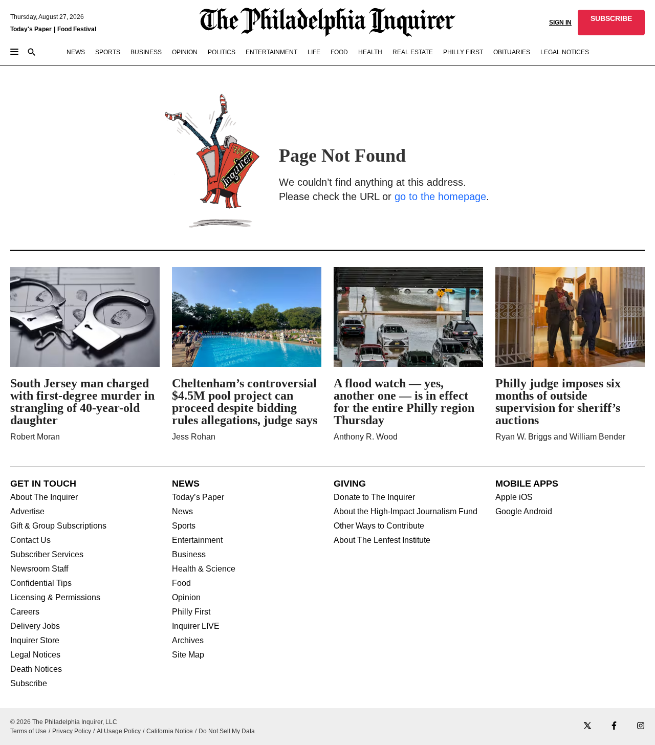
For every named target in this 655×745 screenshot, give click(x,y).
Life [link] (314, 52)
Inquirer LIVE (196, 626)
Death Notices (36, 669)
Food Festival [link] (76, 29)
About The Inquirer (44, 497)
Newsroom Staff (39, 569)
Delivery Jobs (35, 626)
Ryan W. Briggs (523, 436)
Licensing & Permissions (55, 598)
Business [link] (146, 52)
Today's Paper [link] (31, 29)
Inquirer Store (34, 641)
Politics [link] (221, 52)
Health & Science (203, 569)
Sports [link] (107, 52)
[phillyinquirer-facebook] (614, 726)
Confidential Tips (41, 583)
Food (181, 583)
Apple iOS (514, 497)
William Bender (597, 436)
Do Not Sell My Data (227, 731)
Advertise (27, 512)
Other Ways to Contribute (379, 526)
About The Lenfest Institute (382, 540)
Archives (188, 641)
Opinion (186, 598)
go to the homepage (440, 196)
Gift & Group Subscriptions (58, 526)
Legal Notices (35, 655)
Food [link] (339, 52)
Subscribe (28, 684)
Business (189, 555)
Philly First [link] (463, 52)
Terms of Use (28, 731)
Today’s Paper (198, 497)
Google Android (523, 512)
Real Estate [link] (412, 52)
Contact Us (30, 540)
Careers (24, 612)
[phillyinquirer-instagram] (641, 726)
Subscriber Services (46, 555)
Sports (183, 526)
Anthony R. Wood (366, 436)
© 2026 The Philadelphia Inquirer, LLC (63, 722)
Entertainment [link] (271, 52)
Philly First (191, 612)
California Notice (169, 731)
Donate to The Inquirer (374, 497)
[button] (611, 22)
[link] (611, 22)
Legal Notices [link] (564, 52)
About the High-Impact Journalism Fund (405, 512)
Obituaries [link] (511, 52)
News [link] (76, 52)
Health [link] (370, 52)
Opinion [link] (185, 52)
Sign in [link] (560, 22)
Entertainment (197, 540)
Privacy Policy (71, 731)
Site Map (188, 655)
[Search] (32, 53)
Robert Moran (35, 436)
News (182, 512)
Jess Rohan (193, 436)
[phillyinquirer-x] (587, 726)
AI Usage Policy (119, 731)
